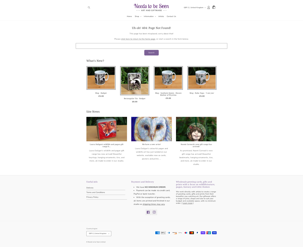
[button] (89, 7)
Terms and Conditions (95, 192)
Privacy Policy (92, 197)
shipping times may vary (154, 204)
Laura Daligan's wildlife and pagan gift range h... (107, 145)
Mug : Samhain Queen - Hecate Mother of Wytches (168, 94)
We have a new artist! (151, 144)
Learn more (187, 203)
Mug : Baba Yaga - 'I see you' (202, 93)
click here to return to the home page (138, 39)
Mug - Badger (101, 93)
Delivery (90, 188)
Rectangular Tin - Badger (135, 98)
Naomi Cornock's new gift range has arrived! (196, 145)
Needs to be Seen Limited (96, 242)
